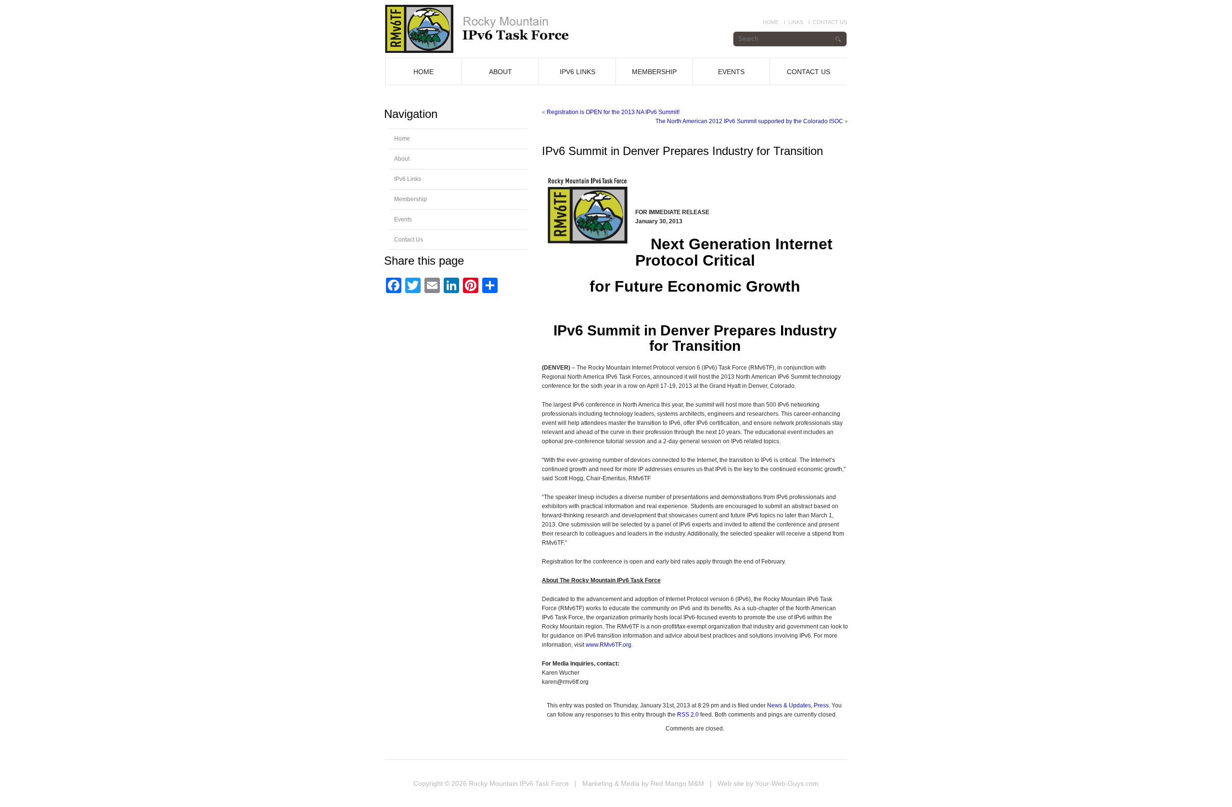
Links (795, 22)
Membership (654, 72)
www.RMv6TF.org (608, 644)
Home (771, 22)
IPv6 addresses (490, 29)
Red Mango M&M (677, 783)
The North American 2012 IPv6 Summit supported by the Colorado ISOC (749, 121)
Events (731, 72)
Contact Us (830, 22)
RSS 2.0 (688, 714)
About (500, 72)
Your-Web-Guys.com (787, 783)
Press (821, 705)
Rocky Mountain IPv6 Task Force (519, 783)
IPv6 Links (577, 72)
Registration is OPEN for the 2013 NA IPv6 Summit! (613, 112)
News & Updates (789, 705)
